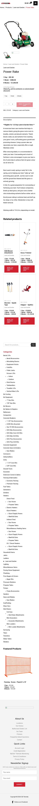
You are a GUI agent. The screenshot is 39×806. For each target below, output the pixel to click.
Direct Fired (10, 499)
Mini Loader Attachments (17, 627)
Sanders (6, 594)
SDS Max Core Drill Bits (14, 433)
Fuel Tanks (6, 487)
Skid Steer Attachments (16, 615)
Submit (19, 784)
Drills (5, 460)
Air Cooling (7, 394)
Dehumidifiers (8, 457)
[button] (33, 35)
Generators (7, 490)
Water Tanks (7, 639)
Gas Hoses (12, 502)
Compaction (7, 415)
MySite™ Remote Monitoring (19, 754)
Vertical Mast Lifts (13, 391)
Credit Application (19, 751)
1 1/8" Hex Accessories (15, 421)
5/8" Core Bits (11, 466)
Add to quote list (25, 104)
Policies (19, 734)
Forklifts (9, 367)
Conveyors (6, 454)
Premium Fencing (12, 484)
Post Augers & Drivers (10, 576)
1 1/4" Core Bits (12, 463)
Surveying (6, 630)
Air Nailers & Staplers (10, 409)
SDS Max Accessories (14, 430)
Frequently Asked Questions (19, 737)
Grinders (6, 493)
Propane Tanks (13, 504)
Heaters (6, 496)
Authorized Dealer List (19, 729)
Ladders (6, 558)
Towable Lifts (11, 388)
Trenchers (6, 636)
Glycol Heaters (11, 510)
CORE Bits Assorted (13, 424)
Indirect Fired (11, 519)
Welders (6, 642)
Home (5, 64)
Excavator (6, 472)
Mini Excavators (12, 618)
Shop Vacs (6, 606)
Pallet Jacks (11, 370)
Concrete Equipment (10, 445)
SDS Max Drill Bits (13, 436)
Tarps (5, 633)
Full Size (9, 612)
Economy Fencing (12, 481)
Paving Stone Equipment (11, 570)
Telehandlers (11, 385)
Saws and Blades (9, 597)
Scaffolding (7, 603)
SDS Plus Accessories (14, 439)
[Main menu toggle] (35, 3)
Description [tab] (7, 120)
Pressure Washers (9, 582)
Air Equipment (7, 397)
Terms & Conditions (19, 756)
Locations (19, 723)
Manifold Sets (13, 516)
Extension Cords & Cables (12, 475)
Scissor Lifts (11, 373)
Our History (19, 726)
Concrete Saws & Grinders (12, 448)
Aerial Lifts (7, 355)
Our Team (19, 731)
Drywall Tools (7, 469)
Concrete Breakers (9, 418)
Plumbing (6, 573)
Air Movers (7, 406)
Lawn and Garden (10, 561)
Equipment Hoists (12, 364)
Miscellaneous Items (10, 567)
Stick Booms (11, 382)
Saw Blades (10, 451)
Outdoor (11, 379)
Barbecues (6, 412)
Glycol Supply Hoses (15, 513)
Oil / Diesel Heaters (13, 543)
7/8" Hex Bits (11, 403)
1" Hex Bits (10, 400)
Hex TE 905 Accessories (15, 427)
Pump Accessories (13, 591)
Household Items (9, 552)
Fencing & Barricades (10, 478)
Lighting (6, 564)
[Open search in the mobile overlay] (19, 345)
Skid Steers (7, 609)
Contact (19, 740)
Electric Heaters (12, 507)
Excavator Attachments (16, 621)
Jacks (5, 555)
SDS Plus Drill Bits (13, 442)
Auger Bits (10, 579)
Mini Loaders (11, 624)
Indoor (11, 376)
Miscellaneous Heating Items (16, 528)
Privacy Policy (19, 759)
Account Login (19, 748)
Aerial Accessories (13, 358)
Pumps (5, 588)
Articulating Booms (13, 361)
